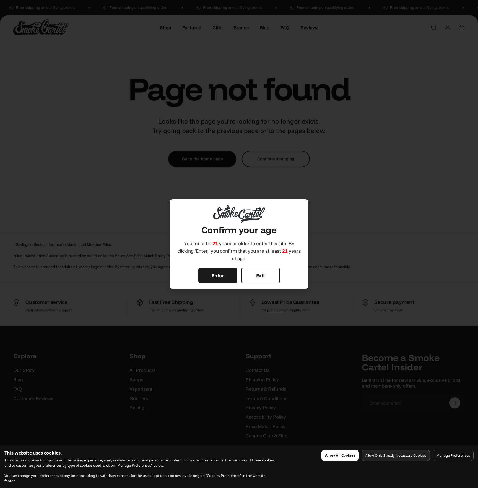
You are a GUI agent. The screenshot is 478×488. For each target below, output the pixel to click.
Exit (260, 275)
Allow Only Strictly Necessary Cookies (395, 455)
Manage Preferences (453, 455)
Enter (218, 275)
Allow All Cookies (340, 455)
